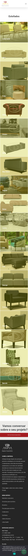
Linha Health (5, 522)
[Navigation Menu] (26, 3)
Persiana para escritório (8, 508)
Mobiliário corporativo (8, 498)
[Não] (26, 550)
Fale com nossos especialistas (14, 434)
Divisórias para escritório (8, 501)
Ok (14, 553)
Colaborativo (5, 512)
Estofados (5, 515)
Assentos (4, 505)
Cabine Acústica (6, 518)
